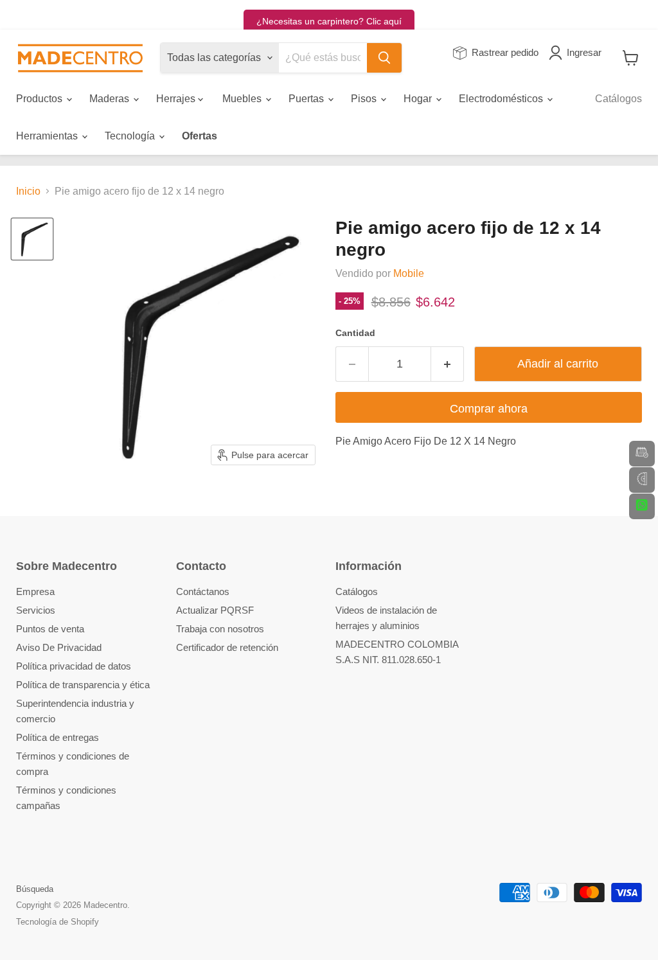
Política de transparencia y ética (83, 684)
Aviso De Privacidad (59, 647)
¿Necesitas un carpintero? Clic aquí (329, 21)
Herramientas (48, 135)
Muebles (243, 98)
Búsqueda (34, 889)
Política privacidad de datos (73, 666)
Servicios (35, 610)
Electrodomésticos (502, 98)
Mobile (408, 273)
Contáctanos (202, 591)
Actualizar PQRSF (215, 610)
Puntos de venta (50, 628)
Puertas (307, 98)
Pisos (365, 98)
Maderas (110, 98)
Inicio (28, 191)
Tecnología (131, 135)
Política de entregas (57, 737)
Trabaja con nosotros (220, 628)
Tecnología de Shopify (57, 922)
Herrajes (177, 98)
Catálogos (618, 98)
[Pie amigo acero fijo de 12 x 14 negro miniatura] (32, 239)
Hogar (419, 98)
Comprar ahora (489, 408)
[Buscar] (384, 58)
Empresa (35, 591)
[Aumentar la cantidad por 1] (447, 364)
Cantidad (355, 333)
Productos (40, 98)
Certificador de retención (227, 647)
